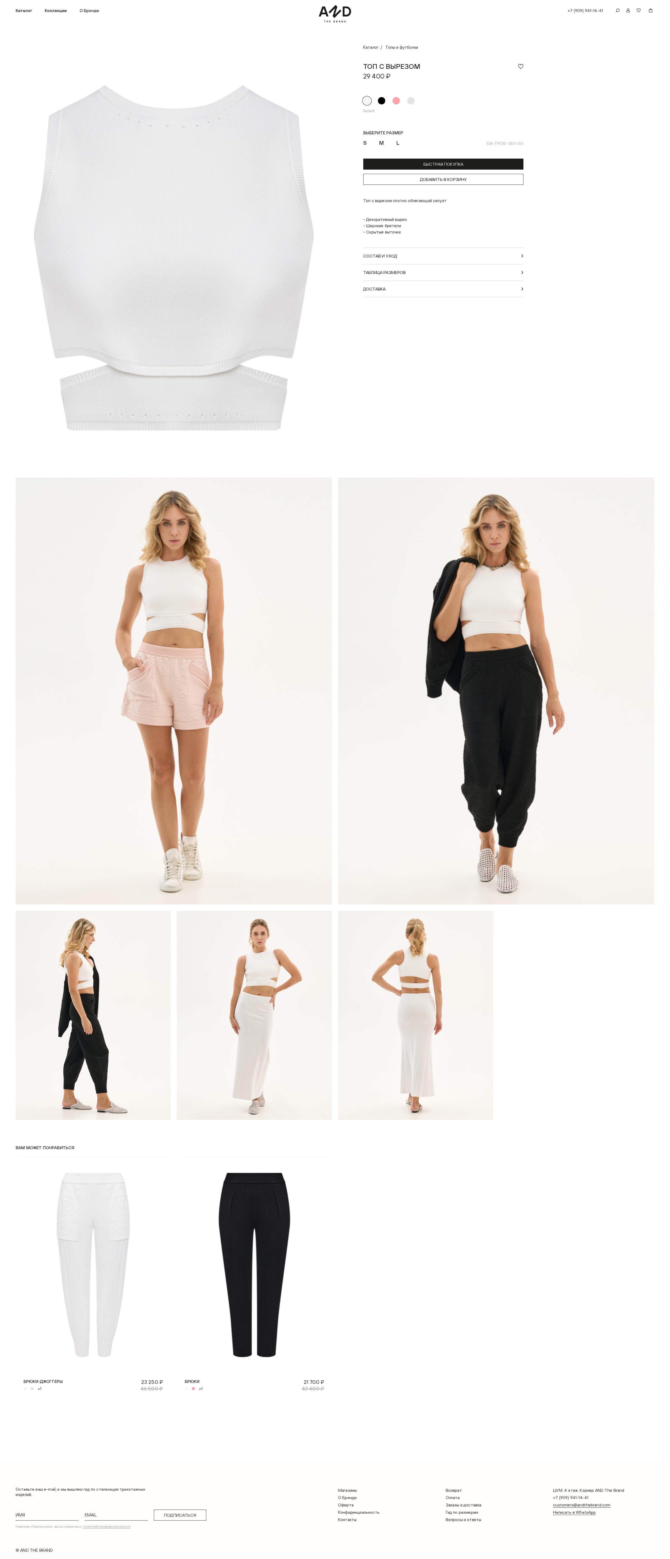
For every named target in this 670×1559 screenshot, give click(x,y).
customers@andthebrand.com (581, 1504)
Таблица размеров (384, 272)
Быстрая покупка (443, 164)
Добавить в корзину (443, 179)
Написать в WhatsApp (574, 1512)
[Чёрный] (381, 100)
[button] (24, 10)
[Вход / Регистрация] (628, 10)
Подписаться (180, 1515)
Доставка (374, 289)
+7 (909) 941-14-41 (585, 10)
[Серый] (411, 100)
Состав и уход (380, 256)
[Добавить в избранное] (520, 66)
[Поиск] (618, 10)
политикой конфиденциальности (107, 1526)
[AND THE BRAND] (335, 14)
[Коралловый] (396, 100)
